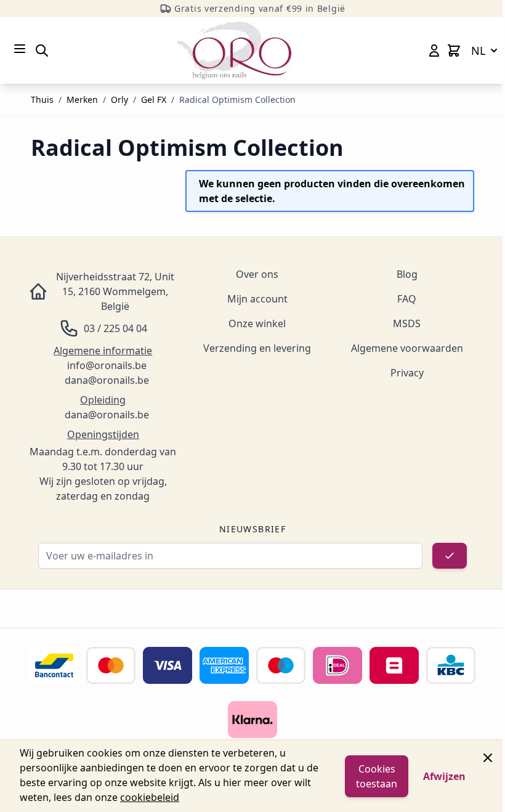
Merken (82, 99)
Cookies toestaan (376, 776)
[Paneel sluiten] (488, 758)
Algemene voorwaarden (407, 348)
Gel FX (153, 99)
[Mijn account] (434, 50)
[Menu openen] (19, 48)
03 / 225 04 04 (115, 328)
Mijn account (257, 299)
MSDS (407, 323)
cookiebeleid (149, 797)
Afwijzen (444, 776)
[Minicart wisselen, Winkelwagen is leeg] (454, 50)
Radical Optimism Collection (237, 99)
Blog (407, 274)
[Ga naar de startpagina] (234, 50)
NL (478, 50)
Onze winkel (257, 323)
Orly (119, 99)
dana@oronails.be (107, 380)
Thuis (42, 99)
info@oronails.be (107, 365)
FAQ (406, 299)
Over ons (257, 274)
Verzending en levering (257, 348)
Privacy (407, 373)
